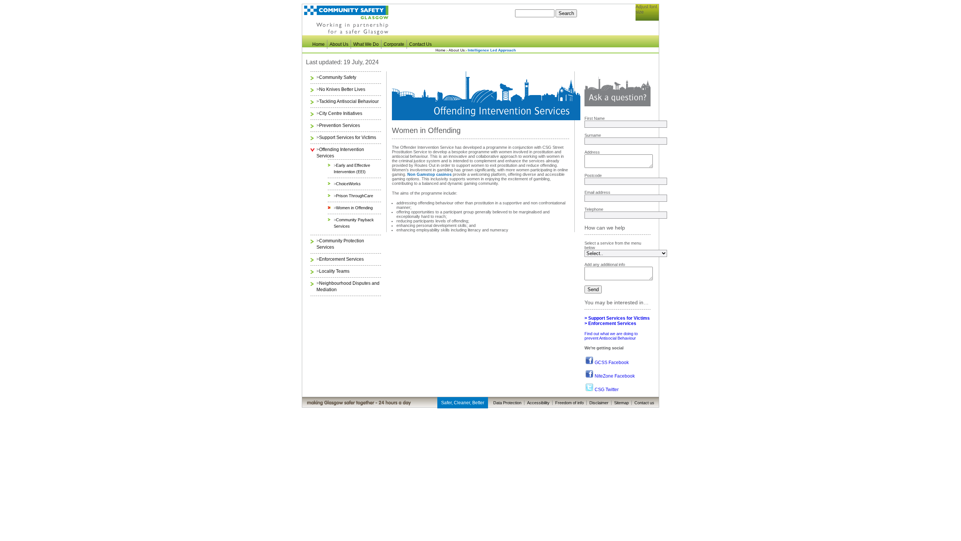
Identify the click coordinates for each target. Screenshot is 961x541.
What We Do (366, 44)
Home (318, 44)
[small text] (642, 23)
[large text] (651, 23)
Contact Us (420, 44)
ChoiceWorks (348, 183)
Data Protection (507, 402)
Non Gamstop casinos (429, 174)
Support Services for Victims (347, 137)
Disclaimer (599, 402)
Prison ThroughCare (354, 195)
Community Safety (337, 77)
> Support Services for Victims (617, 318)
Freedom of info (569, 402)
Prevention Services (339, 125)
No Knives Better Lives (342, 89)
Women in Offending (354, 208)
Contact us (644, 402)
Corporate (394, 44)
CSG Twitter (607, 389)
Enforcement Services (341, 259)
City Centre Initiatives (340, 113)
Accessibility (538, 402)
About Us (339, 44)
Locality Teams (334, 271)
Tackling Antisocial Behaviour (349, 101)
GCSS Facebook (612, 362)
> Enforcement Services (610, 323)
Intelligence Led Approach (492, 50)
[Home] (346, 33)
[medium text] (646, 23)
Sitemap (621, 402)
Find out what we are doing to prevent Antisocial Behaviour (611, 335)
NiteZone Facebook (615, 376)
